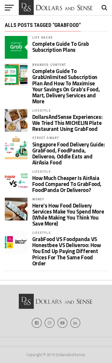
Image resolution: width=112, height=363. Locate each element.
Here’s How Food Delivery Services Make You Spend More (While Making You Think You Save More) (68, 214)
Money (38, 199)
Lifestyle (41, 111)
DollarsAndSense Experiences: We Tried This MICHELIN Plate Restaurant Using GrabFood (67, 123)
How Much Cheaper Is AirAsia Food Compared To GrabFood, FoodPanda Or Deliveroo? (67, 184)
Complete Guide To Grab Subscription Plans (60, 47)
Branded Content (49, 65)
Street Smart (45, 138)
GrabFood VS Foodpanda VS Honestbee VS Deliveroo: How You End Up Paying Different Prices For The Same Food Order (66, 251)
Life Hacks (42, 38)
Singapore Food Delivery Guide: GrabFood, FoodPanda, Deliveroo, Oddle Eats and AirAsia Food (68, 153)
